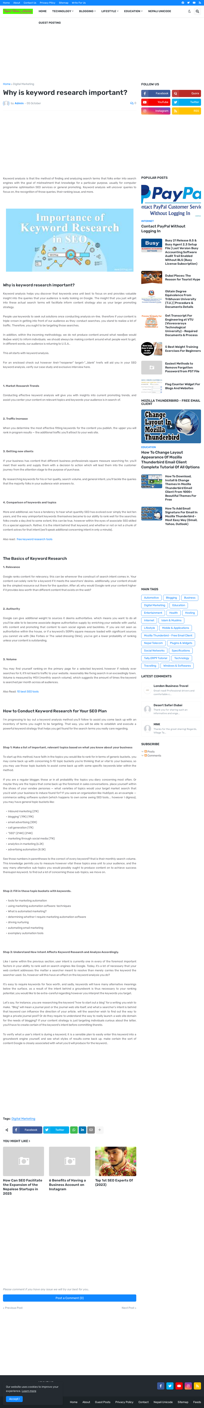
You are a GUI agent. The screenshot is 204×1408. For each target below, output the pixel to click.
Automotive (151, 597)
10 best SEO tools (28, 691)
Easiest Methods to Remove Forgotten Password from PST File (182, 367)
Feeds (197, 1402)
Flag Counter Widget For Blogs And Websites (182, 386)
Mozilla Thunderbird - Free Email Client (168, 635)
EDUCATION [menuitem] (132, 11)
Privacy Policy (124, 1402)
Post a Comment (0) (70, 1298)
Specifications (181, 650)
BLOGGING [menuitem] (86, 11)
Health (173, 613)
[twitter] (188, 3)
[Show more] (99, 1130)
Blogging (171, 597)
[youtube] (194, 3)
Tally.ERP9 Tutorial (155, 658)
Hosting (190, 613)
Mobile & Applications (175, 628)
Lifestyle (149, 628)
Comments (154, 755)
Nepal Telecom (153, 643)
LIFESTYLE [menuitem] (108, 11)
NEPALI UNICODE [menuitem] (159, 11)
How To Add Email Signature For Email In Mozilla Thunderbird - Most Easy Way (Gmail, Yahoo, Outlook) (181, 516)
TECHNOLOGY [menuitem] (61, 11)
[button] (189, 11)
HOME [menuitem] (43, 11)
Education (178, 605)
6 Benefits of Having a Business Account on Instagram (67, 1184)
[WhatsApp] (74, 1130)
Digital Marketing (23, 84)
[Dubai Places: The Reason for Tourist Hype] (151, 278)
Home (6, 2)
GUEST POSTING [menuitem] (50, 22)
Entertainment (153, 613)
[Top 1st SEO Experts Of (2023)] (115, 1161)
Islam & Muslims (171, 620)
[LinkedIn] (82, 1130)
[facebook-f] (160, 1386)
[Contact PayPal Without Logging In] (171, 200)
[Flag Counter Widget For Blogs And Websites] (151, 386)
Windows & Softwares (177, 665)
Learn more (29, 1391)
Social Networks (154, 650)
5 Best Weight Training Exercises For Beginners (183, 349)
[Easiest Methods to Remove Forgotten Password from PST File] (151, 367)
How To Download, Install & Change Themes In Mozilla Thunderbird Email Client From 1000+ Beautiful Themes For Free (180, 488)
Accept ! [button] (14, 1399)
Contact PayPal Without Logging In (163, 228)
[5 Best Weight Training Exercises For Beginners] (151, 349)
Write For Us (79, 2)
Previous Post (14, 1308)
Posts (151, 751)
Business (189, 597)
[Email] (91, 1130)
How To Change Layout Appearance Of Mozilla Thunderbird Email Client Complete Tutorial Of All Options (170, 459)
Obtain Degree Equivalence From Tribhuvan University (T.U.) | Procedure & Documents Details (180, 299)
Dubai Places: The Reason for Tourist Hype (182, 277)
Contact (143, 1402)
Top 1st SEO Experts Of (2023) (114, 1182)
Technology (181, 658)
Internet (149, 620)
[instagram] (188, 1386)
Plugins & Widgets (181, 643)
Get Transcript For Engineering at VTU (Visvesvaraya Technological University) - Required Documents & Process (181, 325)
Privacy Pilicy (47, 2)
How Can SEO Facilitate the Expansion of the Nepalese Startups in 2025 (22, 1186)
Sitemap (63, 2)
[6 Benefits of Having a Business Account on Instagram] (69, 1161)
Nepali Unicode (163, 1402)
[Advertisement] (102, 50)
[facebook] (183, 3)
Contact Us (30, 2)
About (16, 2)
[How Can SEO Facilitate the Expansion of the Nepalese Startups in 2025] (23, 1161)
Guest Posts (102, 1402)
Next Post (128, 1308)
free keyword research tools (34, 539)
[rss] (200, 3)
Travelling (150, 665)
